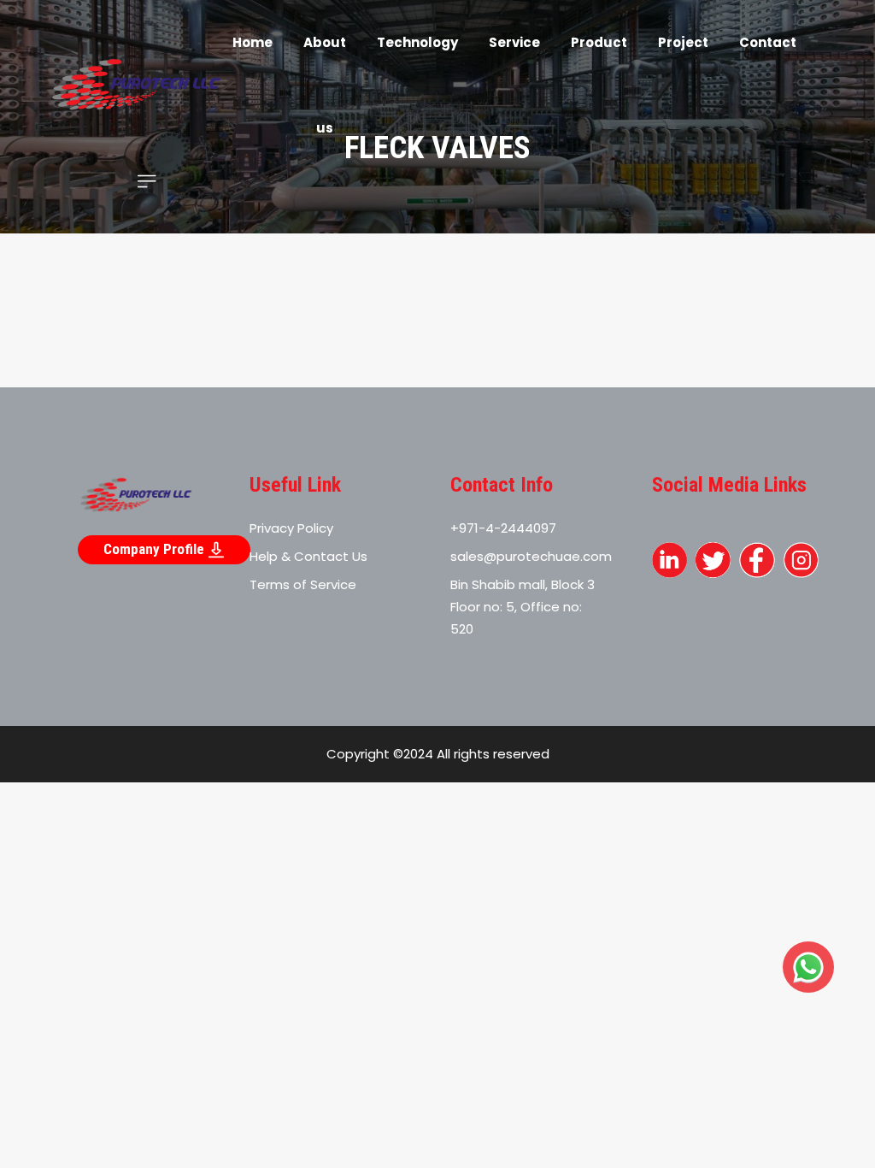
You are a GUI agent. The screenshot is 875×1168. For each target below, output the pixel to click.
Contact (767, 42)
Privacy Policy (291, 528)
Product (599, 42)
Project (683, 42)
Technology (417, 42)
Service (514, 42)
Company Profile (155, 548)
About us (324, 85)
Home (252, 42)
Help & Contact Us (308, 556)
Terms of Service (303, 584)
